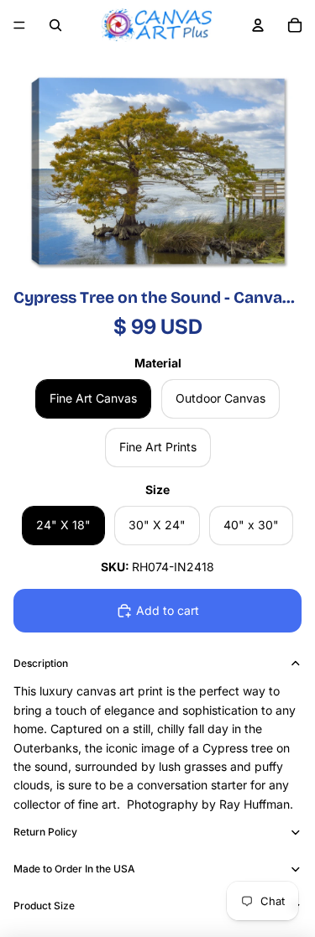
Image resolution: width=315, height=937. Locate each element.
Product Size (44, 905)
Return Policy (45, 831)
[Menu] (19, 25)
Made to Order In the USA (74, 868)
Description (40, 663)
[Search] (55, 25)
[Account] (257, 25)
